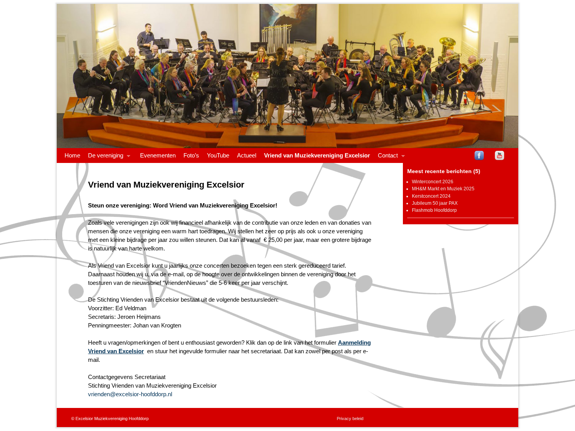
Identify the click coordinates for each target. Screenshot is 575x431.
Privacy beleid (350, 418)
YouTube (218, 155)
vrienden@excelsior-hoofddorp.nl (130, 394)
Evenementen (158, 155)
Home (72, 155)
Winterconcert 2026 (432, 181)
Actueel (246, 155)
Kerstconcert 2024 (431, 196)
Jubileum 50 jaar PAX (435, 203)
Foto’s (191, 155)
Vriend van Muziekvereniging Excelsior (317, 155)
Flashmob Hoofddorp (434, 210)
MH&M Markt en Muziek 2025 (443, 188)
